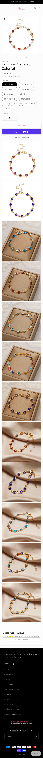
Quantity (5, 113)
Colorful (7, 109)
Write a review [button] (21, 639)
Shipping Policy (10, 684)
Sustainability (10, 704)
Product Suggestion (12, 714)
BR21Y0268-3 (29, 104)
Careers (7, 694)
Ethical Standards (11, 709)
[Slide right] (26, 57)
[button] (2, 8)
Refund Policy (10, 679)
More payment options (21, 137)
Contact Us (9, 675)
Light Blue (23, 94)
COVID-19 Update (11, 699)
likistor (23, 754)
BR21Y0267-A (9, 89)
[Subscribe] (36, 736)
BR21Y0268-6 (26, 89)
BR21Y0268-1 (26, 99)
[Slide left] (16, 57)
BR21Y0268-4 (26, 84)
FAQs (6, 670)
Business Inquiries (12, 689)
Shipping (4, 76)
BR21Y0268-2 (9, 99)
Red (5, 104)
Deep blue (8, 94)
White (15, 104)
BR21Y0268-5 (9, 84)
